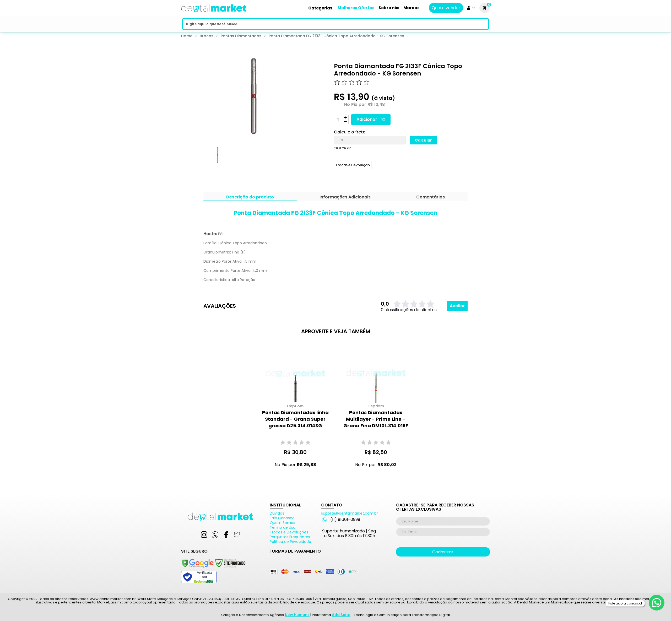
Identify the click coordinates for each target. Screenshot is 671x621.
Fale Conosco (282, 518)
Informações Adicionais (345, 197)
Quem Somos (282, 522)
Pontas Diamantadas (241, 36)
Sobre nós (388, 7)
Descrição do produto (250, 197)
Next (292, 159)
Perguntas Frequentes (290, 536)
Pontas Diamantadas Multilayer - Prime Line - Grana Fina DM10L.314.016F (375, 419)
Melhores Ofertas (356, 7)
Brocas (206, 36)
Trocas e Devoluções (289, 532)
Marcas (411, 7)
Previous (199, 159)
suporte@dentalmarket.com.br (349, 513)
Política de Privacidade (290, 541)
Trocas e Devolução (353, 165)
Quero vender (446, 8)
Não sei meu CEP (342, 148)
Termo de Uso (282, 527)
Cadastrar (442, 552)
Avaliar (457, 306)
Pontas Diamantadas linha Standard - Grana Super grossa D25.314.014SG (295, 419)
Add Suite (341, 614)
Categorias (320, 8)
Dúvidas (277, 513)
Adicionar (366, 119)
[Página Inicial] (214, 14)
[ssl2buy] (213, 568)
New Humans (297, 614)
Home (186, 36)
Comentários (430, 197)
